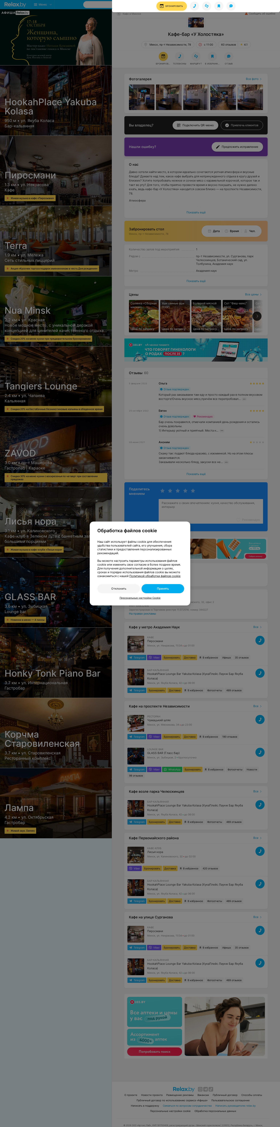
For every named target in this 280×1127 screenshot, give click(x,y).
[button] (171, 6)
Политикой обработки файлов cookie (155, 576)
